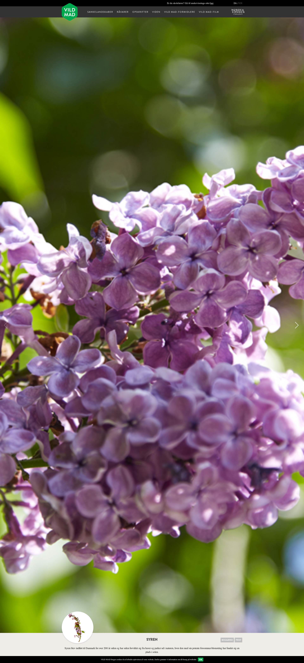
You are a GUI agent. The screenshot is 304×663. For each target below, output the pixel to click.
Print (238, 640)
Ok (200, 659)
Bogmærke (227, 640)
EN (240, 3)
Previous (7, 325)
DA (235, 3)
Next (295, 325)
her (211, 3)
